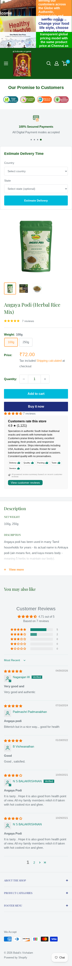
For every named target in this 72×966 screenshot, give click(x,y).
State (7, 180)
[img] (13, 671)
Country (9, 162)
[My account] (57, 63)
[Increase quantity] (45, 379)
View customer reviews (25, 482)
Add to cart (36, 393)
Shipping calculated (49, 360)
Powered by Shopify (15, 957)
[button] (13, 413)
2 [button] (34, 862)
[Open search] (49, 63)
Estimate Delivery (36, 200)
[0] (64, 63)
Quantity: (10, 379)
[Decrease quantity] (24, 379)
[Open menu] (6, 63)
